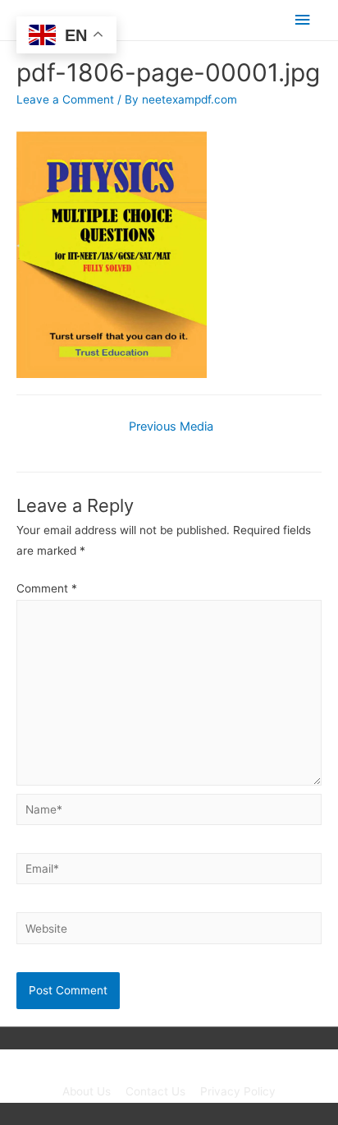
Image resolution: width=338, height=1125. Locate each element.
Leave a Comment (65, 99)
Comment (46, 588)
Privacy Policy (238, 1091)
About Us (86, 1091)
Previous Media (171, 426)
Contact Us (155, 1091)
